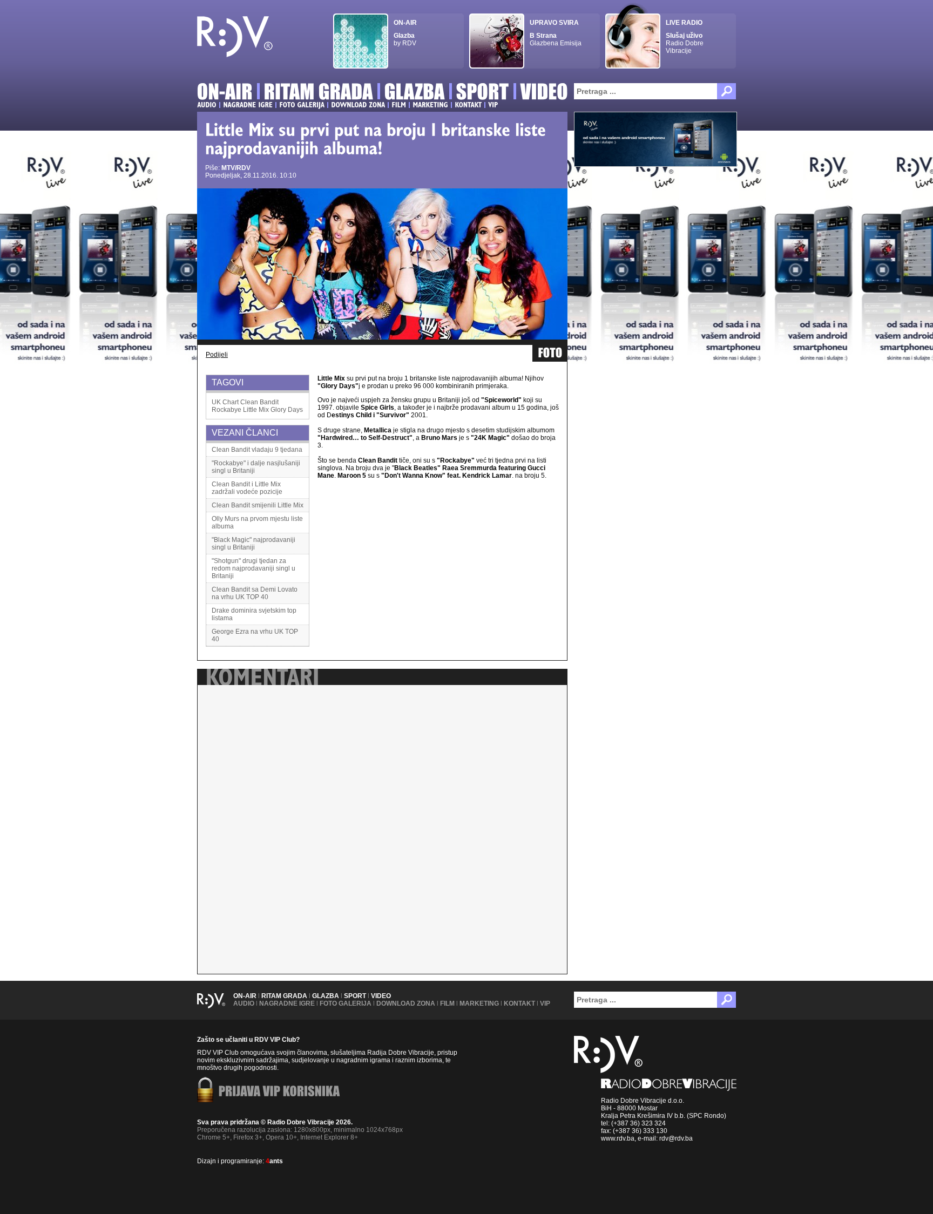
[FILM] (398, 104)
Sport (355, 996)
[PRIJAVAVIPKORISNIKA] (279, 1092)
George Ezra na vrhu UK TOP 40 (255, 635)
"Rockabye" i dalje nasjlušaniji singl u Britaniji (256, 466)
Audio (243, 1003)
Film (447, 1003)
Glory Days (287, 409)
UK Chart (225, 402)
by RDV (405, 33)
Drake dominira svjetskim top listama (254, 614)
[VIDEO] (544, 93)
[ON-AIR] (225, 93)
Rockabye (226, 409)
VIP (545, 1003)
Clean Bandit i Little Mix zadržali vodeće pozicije (247, 488)
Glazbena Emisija (556, 33)
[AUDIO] (207, 104)
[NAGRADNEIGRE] (248, 104)
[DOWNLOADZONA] (358, 104)
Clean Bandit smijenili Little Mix (257, 505)
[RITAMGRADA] (318, 93)
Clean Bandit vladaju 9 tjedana (257, 449)
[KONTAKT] (468, 104)
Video (381, 996)
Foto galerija (345, 1003)
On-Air (244, 996)
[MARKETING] (430, 104)
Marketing (479, 1003)
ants (274, 1161)
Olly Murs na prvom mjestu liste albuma (257, 522)
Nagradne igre (287, 1003)
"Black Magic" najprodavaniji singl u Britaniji (253, 543)
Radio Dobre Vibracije (685, 37)
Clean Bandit (259, 402)
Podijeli (217, 354)
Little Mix (256, 409)
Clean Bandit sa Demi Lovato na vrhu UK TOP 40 (255, 593)
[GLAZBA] (414, 93)
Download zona (405, 1003)
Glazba (325, 996)
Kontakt (519, 1003)
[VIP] (493, 104)
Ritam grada (284, 996)
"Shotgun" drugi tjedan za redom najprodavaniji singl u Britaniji (253, 568)
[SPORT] (482, 93)
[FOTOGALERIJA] (301, 104)
